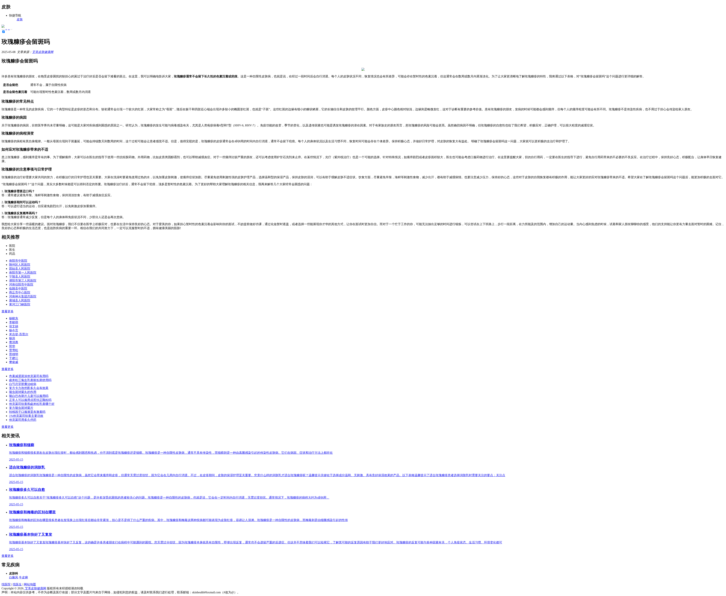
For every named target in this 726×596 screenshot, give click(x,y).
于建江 (13, 358)
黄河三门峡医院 (19, 304)
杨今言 (13, 330)
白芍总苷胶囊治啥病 (22, 384)
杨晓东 (13, 318)
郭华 (12, 346)
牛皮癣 (23, 577)
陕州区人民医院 (19, 264)
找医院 (6, 584)
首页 (6, 29)
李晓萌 (13, 322)
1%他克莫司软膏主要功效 (26, 415)
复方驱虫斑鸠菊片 (21, 407)
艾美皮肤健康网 (42, 52)
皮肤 (9, 29)
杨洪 (12, 338)
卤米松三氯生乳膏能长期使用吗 (30, 380)
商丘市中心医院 (19, 292)
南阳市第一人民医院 (22, 272)
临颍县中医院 (18, 288)
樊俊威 (13, 362)
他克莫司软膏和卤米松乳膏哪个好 (31, 403)
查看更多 (8, 311)
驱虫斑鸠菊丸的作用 (22, 392)
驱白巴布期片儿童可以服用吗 (28, 396)
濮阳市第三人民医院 (22, 280)
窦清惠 (13, 342)
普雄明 (13, 354)
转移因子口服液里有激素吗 (27, 411)
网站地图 (30, 584)
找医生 (17, 584)
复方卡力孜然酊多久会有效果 (28, 388)
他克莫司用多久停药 (22, 419)
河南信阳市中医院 (21, 284)
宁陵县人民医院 (19, 276)
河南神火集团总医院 (22, 296)
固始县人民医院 (19, 268)
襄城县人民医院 (19, 300)
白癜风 (13, 577)
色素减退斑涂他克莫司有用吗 (28, 376)
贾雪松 (13, 350)
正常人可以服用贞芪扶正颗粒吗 (30, 399)
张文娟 (13, 326)
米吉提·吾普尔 (18, 334)
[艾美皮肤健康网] (3, 26)
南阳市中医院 (18, 260)
